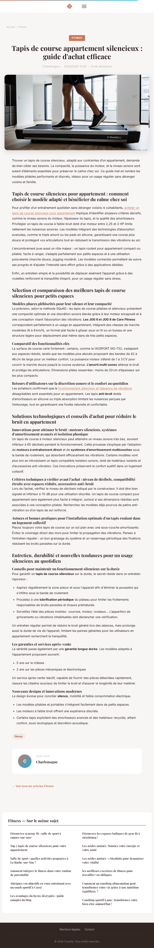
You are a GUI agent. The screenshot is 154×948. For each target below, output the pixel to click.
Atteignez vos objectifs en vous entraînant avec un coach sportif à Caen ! (40, 885)
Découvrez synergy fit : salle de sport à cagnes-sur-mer (35, 835)
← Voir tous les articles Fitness (33, 786)
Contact (89, 929)
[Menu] (84, 6)
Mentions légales (70, 929)
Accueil (10, 26)
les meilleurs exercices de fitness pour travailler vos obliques (107, 873)
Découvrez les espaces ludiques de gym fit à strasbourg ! (111, 835)
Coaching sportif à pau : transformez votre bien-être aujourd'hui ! (109, 902)
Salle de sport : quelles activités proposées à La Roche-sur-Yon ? (39, 860)
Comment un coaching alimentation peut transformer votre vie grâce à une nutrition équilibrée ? (110, 887)
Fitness (22, 26)
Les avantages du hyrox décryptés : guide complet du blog (37, 898)
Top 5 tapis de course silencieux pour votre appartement (38, 848)
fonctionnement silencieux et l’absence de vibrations (95, 388)
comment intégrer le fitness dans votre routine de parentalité (40, 873)
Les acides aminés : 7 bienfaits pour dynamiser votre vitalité (113, 860)
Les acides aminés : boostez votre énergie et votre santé (111, 848)
